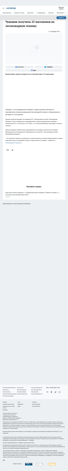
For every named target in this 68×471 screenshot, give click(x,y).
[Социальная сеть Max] (34, 70)
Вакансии (51, 13)
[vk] (7, 150)
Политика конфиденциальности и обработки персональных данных (18, 442)
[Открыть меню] (3, 8)
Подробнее (31, 440)
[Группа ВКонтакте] (19, 67)
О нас (19, 402)
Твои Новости (20, 387)
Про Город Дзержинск (22, 393)
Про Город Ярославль (36, 389)
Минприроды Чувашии (13, 143)
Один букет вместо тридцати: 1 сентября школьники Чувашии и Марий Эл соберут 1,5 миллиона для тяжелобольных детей (32, 194)
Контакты (34, 402)
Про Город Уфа (34, 391)
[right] (66, 13)
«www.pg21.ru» (14, 413)
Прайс (19, 406)
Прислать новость (61, 8)
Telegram (5, 402)
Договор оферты (36, 404)
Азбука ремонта (7, 13)
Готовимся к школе (19, 13)
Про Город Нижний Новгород (10, 393)
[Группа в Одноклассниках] (51, 392)
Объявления (20, 404)
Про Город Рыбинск (21, 391)
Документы (30, 13)
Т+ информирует (41, 13)
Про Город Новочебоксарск (9, 387)
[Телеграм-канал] (48, 67)
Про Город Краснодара (8, 396)
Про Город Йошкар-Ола (36, 387)
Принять (61, 17)
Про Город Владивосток (36, 393)
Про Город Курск (7, 391)
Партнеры (5, 409)
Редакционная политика (8, 404)
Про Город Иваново (21, 389)
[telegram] (13, 150)
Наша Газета (6, 389)
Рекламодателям (36, 406)
